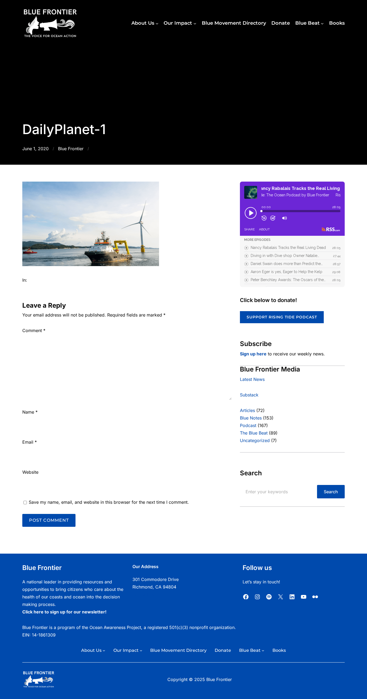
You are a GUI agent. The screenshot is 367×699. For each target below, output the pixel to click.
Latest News (252, 379)
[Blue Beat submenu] (322, 23)
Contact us (143, 594)
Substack (249, 395)
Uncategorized (255, 440)
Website (30, 472)
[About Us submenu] (157, 23)
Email (29, 442)
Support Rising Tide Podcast (282, 317)
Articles (247, 410)
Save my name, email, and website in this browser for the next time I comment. (109, 502)
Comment (33, 330)
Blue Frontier (71, 148)
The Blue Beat (254, 433)
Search (331, 491)
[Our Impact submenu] (194, 23)
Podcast (248, 425)
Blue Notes (251, 418)
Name (30, 412)
